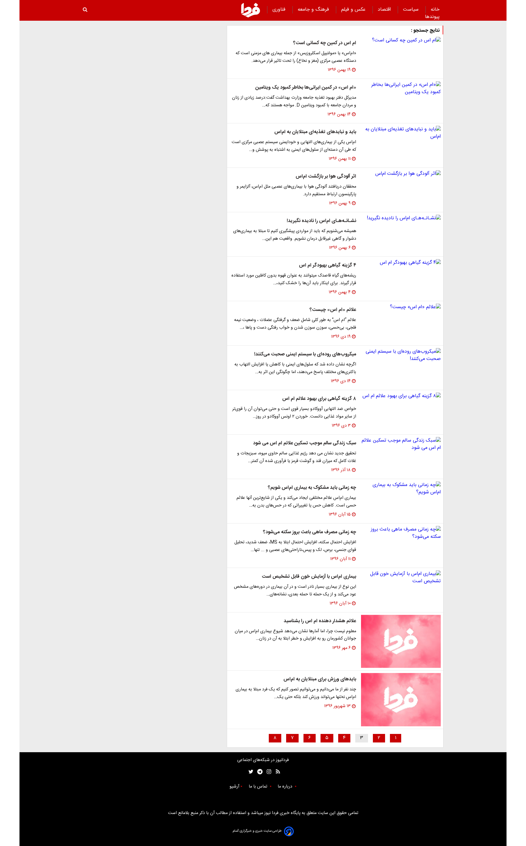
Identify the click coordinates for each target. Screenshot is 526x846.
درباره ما (285, 786)
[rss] (276, 772)
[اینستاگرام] (267, 772)
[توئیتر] (249, 772)
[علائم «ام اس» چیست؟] (401, 307)
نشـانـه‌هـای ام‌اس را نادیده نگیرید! (321, 221)
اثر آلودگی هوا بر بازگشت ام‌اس (326, 176)
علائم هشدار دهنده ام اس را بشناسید (320, 621)
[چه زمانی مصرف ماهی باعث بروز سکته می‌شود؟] (401, 533)
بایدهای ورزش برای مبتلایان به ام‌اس (319, 679)
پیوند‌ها (432, 17)
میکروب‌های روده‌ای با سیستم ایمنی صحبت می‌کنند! (305, 354)
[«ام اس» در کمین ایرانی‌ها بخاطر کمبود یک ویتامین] (401, 88)
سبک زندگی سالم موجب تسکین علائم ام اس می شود (304, 443)
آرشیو (234, 786)
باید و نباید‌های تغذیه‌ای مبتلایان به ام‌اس (315, 132)
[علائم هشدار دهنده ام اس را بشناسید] (401, 641)
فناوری (279, 9)
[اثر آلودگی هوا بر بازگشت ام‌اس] (401, 174)
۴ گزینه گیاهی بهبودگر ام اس (327, 265)
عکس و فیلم (354, 9)
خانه (435, 9)
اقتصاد (385, 9)
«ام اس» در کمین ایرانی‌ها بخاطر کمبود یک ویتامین (305, 87)
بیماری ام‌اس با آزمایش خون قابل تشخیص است (309, 577)
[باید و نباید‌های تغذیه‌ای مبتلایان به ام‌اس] (401, 133)
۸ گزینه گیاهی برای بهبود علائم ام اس (319, 399)
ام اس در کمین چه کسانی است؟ (324, 43)
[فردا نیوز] (250, 10)
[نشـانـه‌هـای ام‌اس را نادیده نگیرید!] (401, 218)
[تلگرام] (258, 772)
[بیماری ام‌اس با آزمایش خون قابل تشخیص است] (401, 577)
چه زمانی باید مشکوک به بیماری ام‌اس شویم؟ (312, 488)
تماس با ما (258, 786)
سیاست (411, 9)
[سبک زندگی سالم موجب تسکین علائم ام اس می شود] (401, 444)
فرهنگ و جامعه (314, 9)
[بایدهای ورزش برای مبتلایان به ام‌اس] (401, 699)
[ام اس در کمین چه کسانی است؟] (401, 40)
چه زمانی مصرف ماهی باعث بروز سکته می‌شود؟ (309, 532)
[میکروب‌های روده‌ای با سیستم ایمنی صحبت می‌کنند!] (401, 355)
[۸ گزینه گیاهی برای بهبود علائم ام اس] (401, 396)
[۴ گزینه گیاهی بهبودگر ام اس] (401, 262)
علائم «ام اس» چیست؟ (333, 310)
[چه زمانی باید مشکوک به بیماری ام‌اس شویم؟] (401, 488)
